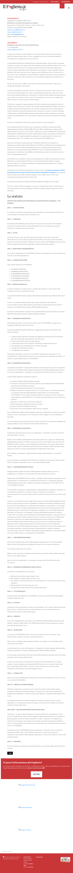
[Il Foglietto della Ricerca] (15, 8)
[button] (68, 8)
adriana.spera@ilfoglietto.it (16, 30)
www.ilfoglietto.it (17, 34)
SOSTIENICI (36, 774)
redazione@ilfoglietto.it (15, 32)
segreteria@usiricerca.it (15, 49)
